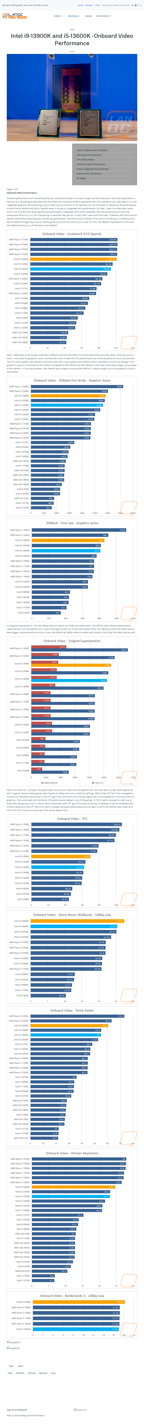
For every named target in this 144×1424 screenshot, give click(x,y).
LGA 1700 (20, 1373)
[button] (59, 16)
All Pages (81, 178)
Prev (11, 1366)
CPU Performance (85, 159)
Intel (10, 1373)
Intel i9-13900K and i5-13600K (92, 150)
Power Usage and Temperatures (93, 169)
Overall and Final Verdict (89, 173)
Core (53, 1373)
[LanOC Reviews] (14, 16)
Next (20, 1366)
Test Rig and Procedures (89, 155)
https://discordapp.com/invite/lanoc (26, 1415)
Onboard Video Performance (91, 164)
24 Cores (43, 1373)
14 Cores (31, 1373)
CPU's (72, 30)
